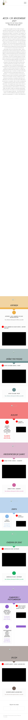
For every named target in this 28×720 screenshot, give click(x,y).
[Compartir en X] (14, 708)
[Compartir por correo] (21, 708)
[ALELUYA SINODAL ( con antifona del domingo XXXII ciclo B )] (7, 422)
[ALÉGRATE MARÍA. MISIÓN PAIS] (14, 688)
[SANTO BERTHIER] (7, 516)
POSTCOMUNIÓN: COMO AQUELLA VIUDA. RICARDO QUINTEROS (7, 633)
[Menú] (24, 3)
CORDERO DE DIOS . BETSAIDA (14, 577)
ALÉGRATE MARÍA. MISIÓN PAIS (14, 692)
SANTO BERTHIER (7, 520)
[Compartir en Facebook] (6, 708)
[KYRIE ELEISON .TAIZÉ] (14, 390)
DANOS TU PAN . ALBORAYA (14, 488)
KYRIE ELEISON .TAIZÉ (14, 393)
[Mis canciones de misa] (11, 2)
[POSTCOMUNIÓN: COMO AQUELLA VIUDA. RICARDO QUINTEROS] (7, 627)
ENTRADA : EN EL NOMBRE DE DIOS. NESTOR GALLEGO (14, 317)
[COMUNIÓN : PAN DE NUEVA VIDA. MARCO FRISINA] (7, 606)
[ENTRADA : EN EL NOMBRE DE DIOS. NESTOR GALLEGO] (14, 312)
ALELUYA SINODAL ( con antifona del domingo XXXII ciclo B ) (7, 429)
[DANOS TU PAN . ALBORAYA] (14, 485)
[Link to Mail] (24, 718)
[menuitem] (24, 3)
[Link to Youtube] (22, 718)
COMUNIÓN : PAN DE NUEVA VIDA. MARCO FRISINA (7, 612)
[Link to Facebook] (19, 718)
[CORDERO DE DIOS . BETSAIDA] (14, 573)
